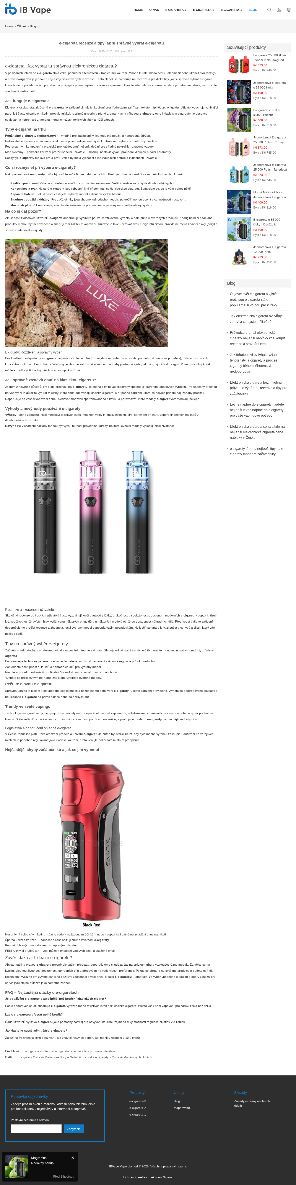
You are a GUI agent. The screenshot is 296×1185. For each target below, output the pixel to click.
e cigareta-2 (203, 10)
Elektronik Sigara (160, 1177)
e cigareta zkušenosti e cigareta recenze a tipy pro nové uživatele (70, 1051)
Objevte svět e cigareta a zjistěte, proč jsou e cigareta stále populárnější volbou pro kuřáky (255, 299)
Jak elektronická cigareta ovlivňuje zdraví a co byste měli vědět (256, 319)
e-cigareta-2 (137, 1107)
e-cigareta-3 (137, 1101)
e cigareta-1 (231, 10)
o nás (154, 10)
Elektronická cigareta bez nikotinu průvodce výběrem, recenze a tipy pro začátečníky (258, 388)
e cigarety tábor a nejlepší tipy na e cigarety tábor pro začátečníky (256, 451)
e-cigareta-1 (137, 1114)
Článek (21, 26)
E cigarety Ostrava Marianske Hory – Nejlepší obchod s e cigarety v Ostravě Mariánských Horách (85, 1057)
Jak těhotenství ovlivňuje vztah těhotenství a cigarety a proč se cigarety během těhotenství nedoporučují (253, 363)
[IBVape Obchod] (28, 12)
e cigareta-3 (176, 10)
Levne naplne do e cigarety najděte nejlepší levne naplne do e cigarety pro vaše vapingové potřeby (257, 410)
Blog (253, 10)
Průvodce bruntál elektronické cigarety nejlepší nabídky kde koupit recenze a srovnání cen (257, 338)
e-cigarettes (139, 1177)
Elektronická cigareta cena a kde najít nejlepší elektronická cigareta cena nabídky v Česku (258, 432)
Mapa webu (182, 1107)
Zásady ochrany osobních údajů (252, 1103)
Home (138, 10)
